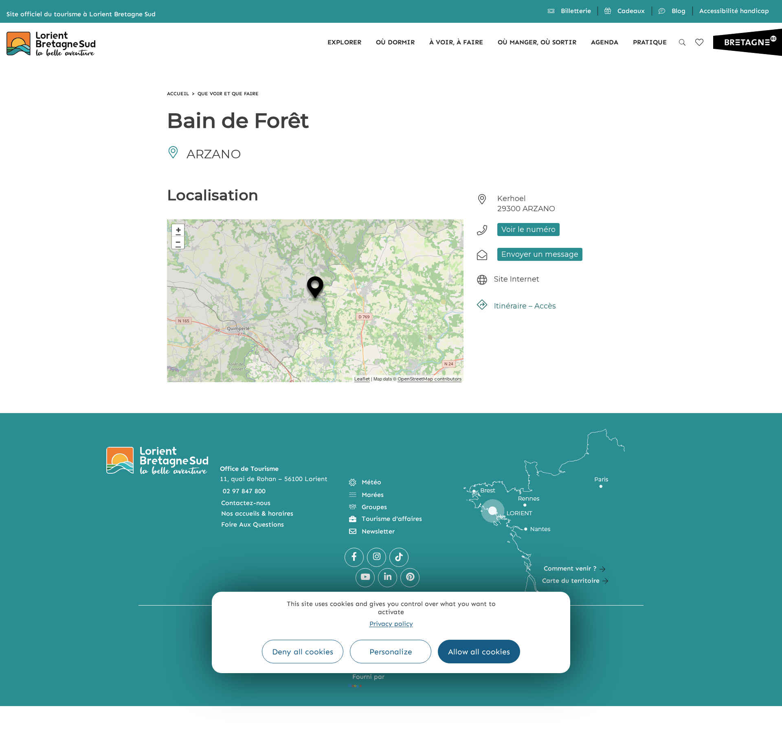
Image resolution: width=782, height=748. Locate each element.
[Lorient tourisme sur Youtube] (365, 577)
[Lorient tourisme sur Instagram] (376, 557)
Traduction (380, 685)
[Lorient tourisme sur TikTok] (399, 557)
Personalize (390, 651)
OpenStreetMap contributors (429, 379)
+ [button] (178, 230)
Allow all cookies (479, 651)
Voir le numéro (528, 229)
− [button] (178, 242)
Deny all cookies (302, 651)
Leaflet (362, 379)
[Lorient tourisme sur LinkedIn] (387, 577)
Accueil (178, 93)
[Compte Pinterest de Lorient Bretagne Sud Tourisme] (410, 577)
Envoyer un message (539, 254)
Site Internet (516, 279)
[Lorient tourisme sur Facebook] (354, 557)
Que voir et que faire (228, 93)
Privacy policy (391, 624)
